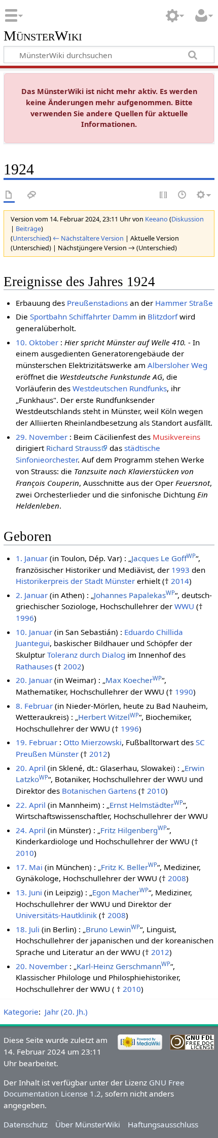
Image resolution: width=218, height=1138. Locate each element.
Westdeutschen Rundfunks (119, 388)
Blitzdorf (162, 316)
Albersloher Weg (177, 365)
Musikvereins (176, 437)
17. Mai (29, 867)
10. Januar (34, 632)
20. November (41, 966)
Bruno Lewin (113, 929)
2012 (98, 754)
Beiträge (28, 228)
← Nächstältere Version (88, 238)
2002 (72, 666)
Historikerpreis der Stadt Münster (75, 581)
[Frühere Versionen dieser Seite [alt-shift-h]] (182, 195)
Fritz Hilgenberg (133, 830)
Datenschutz (26, 1124)
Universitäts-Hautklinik (56, 915)
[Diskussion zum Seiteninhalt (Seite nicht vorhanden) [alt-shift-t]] (32, 195)
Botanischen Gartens (99, 791)
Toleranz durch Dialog (86, 655)
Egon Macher (120, 892)
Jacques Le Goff (163, 558)
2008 (177, 878)
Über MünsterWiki (87, 1124)
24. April (31, 830)
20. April (31, 768)
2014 (180, 581)
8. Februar (34, 706)
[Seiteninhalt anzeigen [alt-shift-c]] (9, 195)
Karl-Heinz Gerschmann (123, 966)
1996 (25, 618)
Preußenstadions (97, 303)
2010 (156, 791)
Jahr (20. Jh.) (66, 1012)
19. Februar (36, 742)
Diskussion (187, 218)
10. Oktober (37, 342)
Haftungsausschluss (163, 1124)
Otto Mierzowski (92, 742)
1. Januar (32, 558)
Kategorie (21, 1012)
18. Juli (28, 929)
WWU (184, 606)
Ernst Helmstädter (146, 805)
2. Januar (32, 595)
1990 (184, 692)
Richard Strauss (73, 448)
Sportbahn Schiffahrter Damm (83, 316)
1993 (180, 570)
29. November (41, 437)
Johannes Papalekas (134, 595)
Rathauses (34, 666)
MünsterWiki (43, 36)
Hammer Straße (184, 303)
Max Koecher (133, 680)
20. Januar (34, 680)
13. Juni (29, 892)
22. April (31, 805)
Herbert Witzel (108, 717)
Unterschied (31, 238)
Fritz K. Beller (129, 867)
